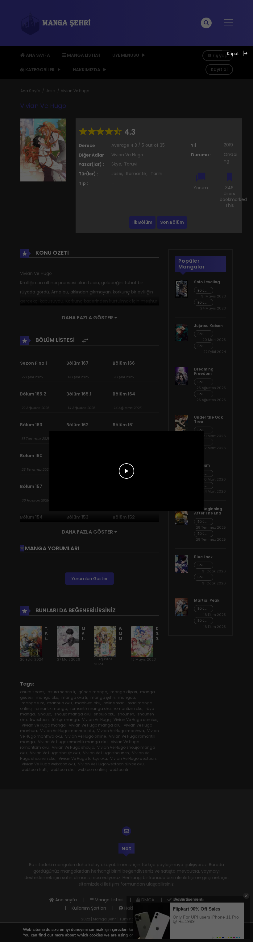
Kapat (233, 53)
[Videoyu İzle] (126, 471)
